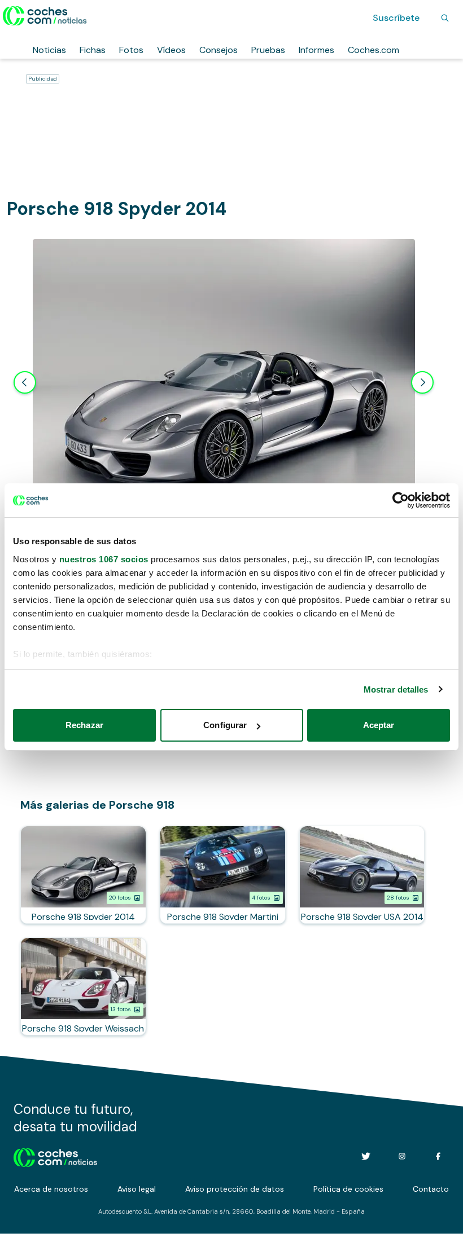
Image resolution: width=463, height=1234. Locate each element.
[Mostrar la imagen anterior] (25, 382)
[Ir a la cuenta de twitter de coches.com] (366, 1156)
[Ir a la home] (45, 15)
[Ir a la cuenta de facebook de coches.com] (438, 1156)
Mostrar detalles (396, 689)
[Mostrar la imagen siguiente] (422, 382)
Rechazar (84, 725)
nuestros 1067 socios (103, 559)
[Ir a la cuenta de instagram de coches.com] (402, 1156)
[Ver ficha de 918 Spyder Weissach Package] (83, 986)
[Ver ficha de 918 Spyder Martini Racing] (222, 874)
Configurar (225, 725)
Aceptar (379, 725)
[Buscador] (445, 18)
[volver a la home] (56, 1156)
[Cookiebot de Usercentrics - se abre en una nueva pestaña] (400, 500)
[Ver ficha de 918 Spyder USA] (362, 874)
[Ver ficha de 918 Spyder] (83, 874)
